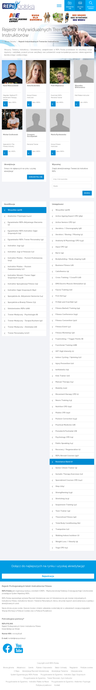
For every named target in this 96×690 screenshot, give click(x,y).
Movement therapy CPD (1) (67, 394)
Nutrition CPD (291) (63, 406)
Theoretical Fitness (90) (65, 517)
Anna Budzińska (33, 86)
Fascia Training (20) (63, 290)
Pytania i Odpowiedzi (44, 668)
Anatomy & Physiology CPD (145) (69, 241)
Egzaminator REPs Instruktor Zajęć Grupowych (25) (22, 232)
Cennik (30, 668)
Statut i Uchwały (61, 668)
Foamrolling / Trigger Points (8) (69, 339)
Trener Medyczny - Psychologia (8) (23, 315)
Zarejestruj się (35, 177)
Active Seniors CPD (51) (65, 222)
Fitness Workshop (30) (65, 333)
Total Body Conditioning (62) (67, 523)
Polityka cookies (87, 668)
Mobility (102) (61, 388)
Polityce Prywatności (44, 611)
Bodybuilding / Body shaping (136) (70, 259)
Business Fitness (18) (64, 265)
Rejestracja (48, 576)
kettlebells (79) (62, 370)
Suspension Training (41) (66, 505)
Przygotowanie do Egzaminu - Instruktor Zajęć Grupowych (63, 675)
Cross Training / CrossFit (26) (68, 277)
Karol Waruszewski (10, 86)
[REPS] (18, 5)
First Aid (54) (60, 296)
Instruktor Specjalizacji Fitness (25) (23, 284)
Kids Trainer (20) (62, 376)
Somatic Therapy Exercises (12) (69, 474)
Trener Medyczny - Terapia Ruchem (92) (25, 321)
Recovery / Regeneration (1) (67, 449)
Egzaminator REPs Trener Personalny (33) (25, 239)
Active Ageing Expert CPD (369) (69, 216)
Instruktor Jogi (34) (16, 246)
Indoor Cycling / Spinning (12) (68, 357)
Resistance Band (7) (64, 462)
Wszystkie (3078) (15, 210)
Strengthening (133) (63, 492)
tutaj (58, 608)
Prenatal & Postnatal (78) (66, 431)
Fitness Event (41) (63, 327)
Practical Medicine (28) (65, 425)
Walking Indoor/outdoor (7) (67, 535)
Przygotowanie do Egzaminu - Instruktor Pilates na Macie (27, 682)
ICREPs (42, 591)
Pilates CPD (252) (62, 413)
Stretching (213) (62, 499)
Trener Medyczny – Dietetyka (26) (22, 327)
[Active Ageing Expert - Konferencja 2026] (48, 17)
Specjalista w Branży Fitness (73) (22, 302)
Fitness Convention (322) (66, 320)
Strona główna (8, 668)
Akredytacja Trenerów (60, 671)
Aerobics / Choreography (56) (68, 228)
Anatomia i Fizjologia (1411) (19, 216)
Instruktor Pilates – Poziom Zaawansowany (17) (19, 268)
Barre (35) (59, 253)
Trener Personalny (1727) (18, 333)
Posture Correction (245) (66, 419)
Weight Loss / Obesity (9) (66, 542)
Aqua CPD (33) (61, 247)
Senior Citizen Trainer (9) (66, 468)
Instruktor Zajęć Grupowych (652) (22, 290)
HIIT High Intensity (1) (64, 351)
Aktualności (21, 668)
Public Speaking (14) (64, 443)
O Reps (16, 671)
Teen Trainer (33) (62, 511)
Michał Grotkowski (10, 135)
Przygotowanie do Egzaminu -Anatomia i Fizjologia (71, 682)
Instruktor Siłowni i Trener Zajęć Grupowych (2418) (21, 276)
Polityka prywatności (44, 685)
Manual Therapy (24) (64, 382)
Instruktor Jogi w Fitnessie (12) (21, 252)
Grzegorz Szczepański (32, 135)
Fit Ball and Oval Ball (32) (66, 302)
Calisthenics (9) (62, 271)
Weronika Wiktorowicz (80, 86)
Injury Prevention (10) (64, 363)
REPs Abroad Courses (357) (67, 456)
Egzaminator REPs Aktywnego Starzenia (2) (25, 223)
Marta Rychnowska (58, 135)
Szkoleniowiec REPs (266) (19, 308)
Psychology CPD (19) (64, 437)
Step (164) (59, 486)
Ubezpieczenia (76, 671)
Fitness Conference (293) (66, 314)
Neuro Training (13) (63, 400)
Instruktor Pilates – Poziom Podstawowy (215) (25, 259)
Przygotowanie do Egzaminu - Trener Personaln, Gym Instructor (48, 678)
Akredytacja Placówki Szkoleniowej (35, 671)
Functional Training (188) (66, 345)
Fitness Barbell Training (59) (67, 308)
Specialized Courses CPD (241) (68, 480)
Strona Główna (10, 42)
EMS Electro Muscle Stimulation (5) (70, 284)
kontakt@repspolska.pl (17, 638)
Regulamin (74, 668)
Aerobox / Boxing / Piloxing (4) (69, 234)
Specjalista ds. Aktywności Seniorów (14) (25, 296)
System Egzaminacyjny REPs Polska (24, 675)
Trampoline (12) (62, 529)
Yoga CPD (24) (61, 548)
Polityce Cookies (23, 611)
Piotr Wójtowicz (57, 86)
